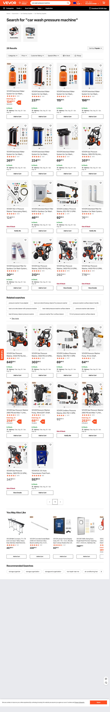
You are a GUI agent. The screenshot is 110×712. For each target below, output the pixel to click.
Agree (98, 702)
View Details (67, 288)
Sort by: (91, 48)
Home (8, 13)
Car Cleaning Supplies (26, 13)
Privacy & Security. (80, 702)
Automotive (15, 13)
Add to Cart (17, 116)
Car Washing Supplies (40, 13)
